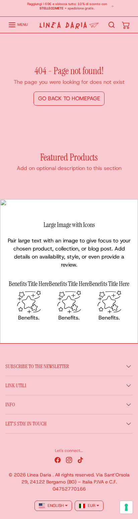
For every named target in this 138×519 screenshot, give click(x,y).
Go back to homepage (69, 98)
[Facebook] (57, 460)
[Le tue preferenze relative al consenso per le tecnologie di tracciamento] (126, 507)
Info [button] (10, 404)
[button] (18, 24)
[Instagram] (69, 460)
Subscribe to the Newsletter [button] (37, 366)
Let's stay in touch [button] (26, 423)
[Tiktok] (80, 460)
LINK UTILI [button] (15, 385)
